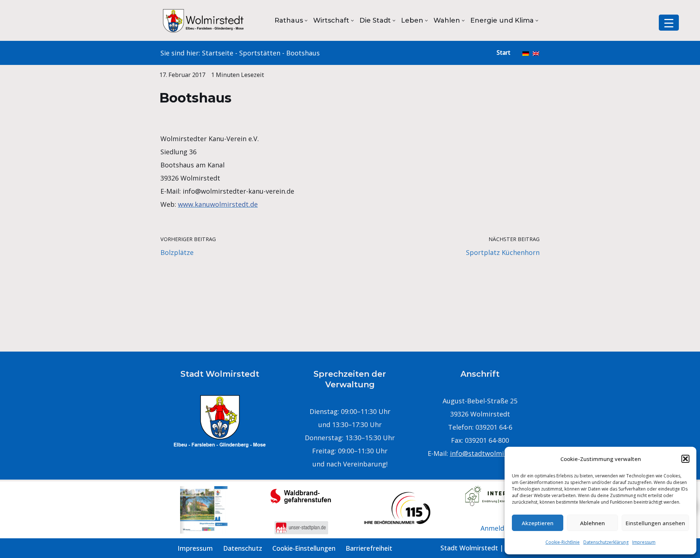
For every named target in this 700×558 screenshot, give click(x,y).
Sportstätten (259, 53)
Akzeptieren (537, 523)
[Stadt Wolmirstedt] (204, 20)
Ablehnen (592, 523)
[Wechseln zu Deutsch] (525, 53)
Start (503, 53)
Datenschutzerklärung (606, 542)
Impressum (644, 542)
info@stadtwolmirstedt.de (491, 453)
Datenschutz (242, 548)
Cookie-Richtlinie (562, 542)
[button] (685, 458)
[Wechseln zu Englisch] (536, 53)
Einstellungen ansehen (655, 523)
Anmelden (496, 528)
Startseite (217, 53)
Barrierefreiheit (369, 548)
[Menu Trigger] (669, 23)
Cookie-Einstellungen (303, 548)
